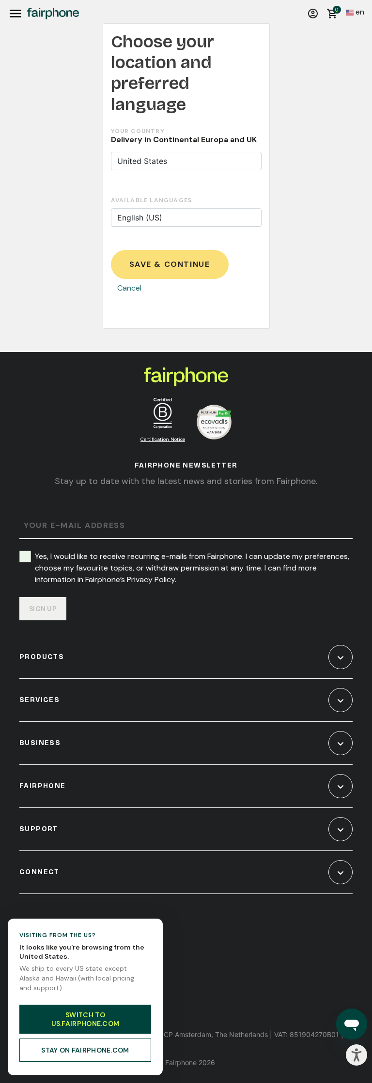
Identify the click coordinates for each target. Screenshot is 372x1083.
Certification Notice (162, 439)
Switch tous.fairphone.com (85, 1019)
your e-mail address (74, 525)
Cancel (129, 288)
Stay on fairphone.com (85, 1050)
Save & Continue (169, 264)
